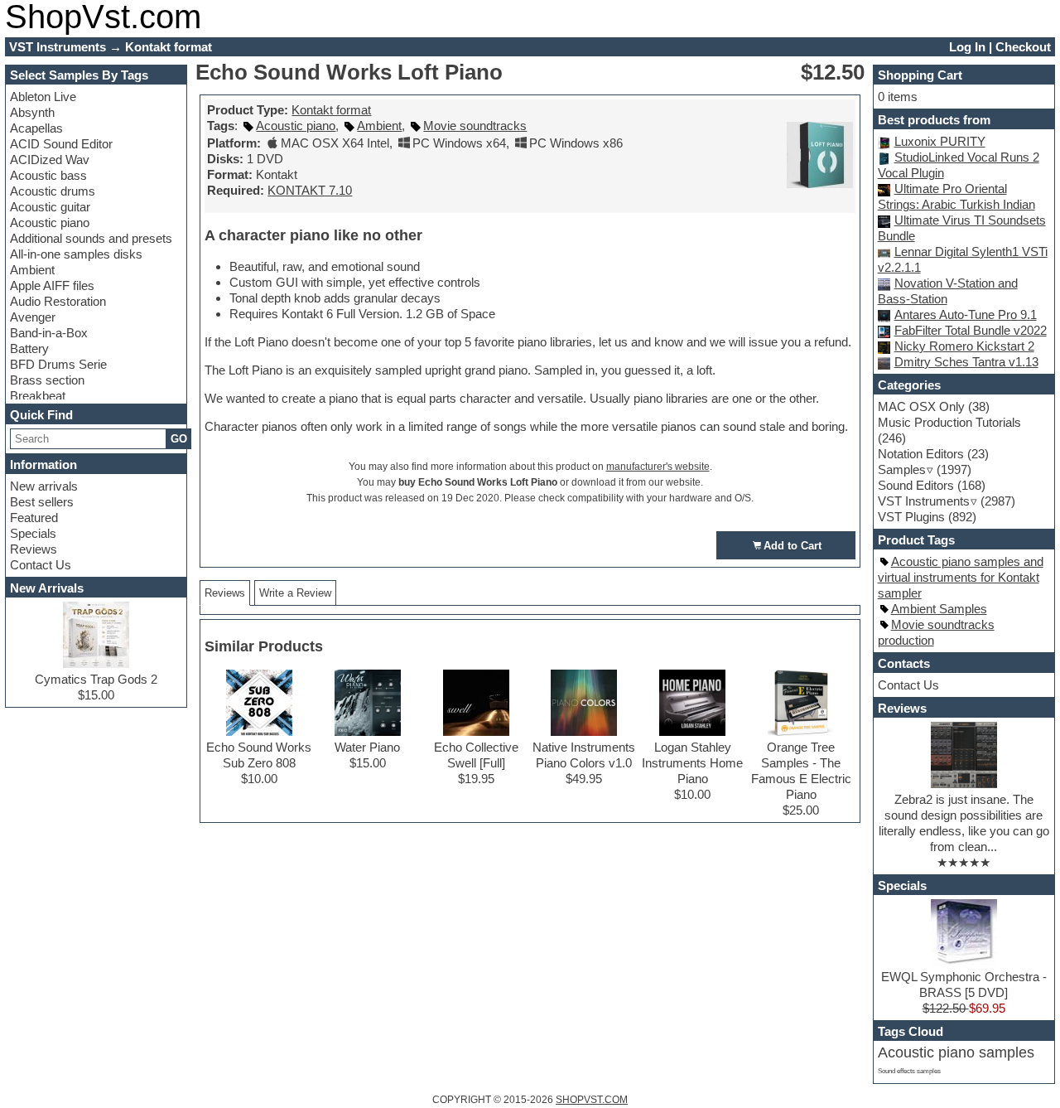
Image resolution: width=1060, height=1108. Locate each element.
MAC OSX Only (921, 406)
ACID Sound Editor (61, 144)
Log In (967, 47)
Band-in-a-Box (49, 333)
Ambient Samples (939, 609)
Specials (33, 533)
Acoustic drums (52, 191)
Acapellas (36, 128)
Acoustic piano (49, 222)
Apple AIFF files (52, 285)
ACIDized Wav (49, 159)
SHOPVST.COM (592, 1100)
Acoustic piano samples (956, 1052)
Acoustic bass (48, 175)
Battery (29, 348)
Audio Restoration (58, 301)
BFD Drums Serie (58, 364)
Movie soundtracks (475, 126)
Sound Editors (916, 485)
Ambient (32, 270)
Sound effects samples (909, 1071)
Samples (902, 469)
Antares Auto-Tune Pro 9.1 (965, 314)
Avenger (32, 317)
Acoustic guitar (50, 207)
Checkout (1023, 47)
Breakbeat (37, 396)
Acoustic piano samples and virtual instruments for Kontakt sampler (960, 577)
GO (179, 439)
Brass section (47, 380)
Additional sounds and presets (91, 238)
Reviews (33, 549)
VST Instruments (924, 501)
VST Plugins (911, 517)
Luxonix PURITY (939, 141)
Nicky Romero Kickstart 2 (964, 346)
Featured (34, 517)
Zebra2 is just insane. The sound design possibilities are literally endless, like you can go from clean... (964, 823)
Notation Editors (921, 454)
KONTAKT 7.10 (309, 190)
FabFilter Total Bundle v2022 (970, 330)
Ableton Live (43, 97)
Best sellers (42, 502)
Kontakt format (331, 110)
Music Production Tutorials (949, 422)
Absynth (32, 112)
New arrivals (44, 486)
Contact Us (40, 565)
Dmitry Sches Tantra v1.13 (966, 362)
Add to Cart (793, 545)
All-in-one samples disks (76, 254)
